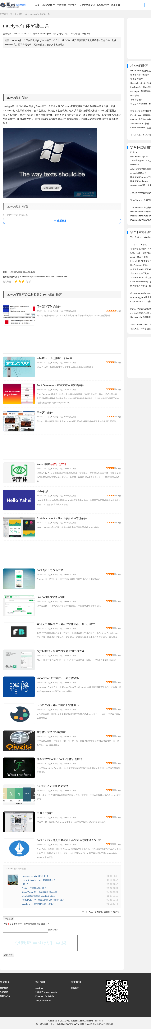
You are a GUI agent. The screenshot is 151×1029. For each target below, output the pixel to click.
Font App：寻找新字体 (50, 570)
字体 (50, 115)
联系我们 (75, 988)
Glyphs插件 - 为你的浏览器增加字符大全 (60, 651)
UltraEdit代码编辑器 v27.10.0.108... (38, 896)
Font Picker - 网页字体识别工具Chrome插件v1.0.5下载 (69, 840)
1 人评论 (54, 311)
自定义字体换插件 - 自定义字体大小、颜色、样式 (66, 624)
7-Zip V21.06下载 (138, 244)
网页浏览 (95, 115)
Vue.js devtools (43, 1000)
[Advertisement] (62, 70)
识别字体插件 (16, 272)
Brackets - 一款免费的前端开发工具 (38, 904)
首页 (37, 5)
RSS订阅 (4, 992)
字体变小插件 (45, 813)
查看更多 (62, 220)
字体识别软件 (29, 272)
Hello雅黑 (42, 491)
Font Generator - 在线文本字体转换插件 (60, 385)
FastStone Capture (139, 156)
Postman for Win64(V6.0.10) (35, 876)
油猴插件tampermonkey (47, 992)
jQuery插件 (103, 5)
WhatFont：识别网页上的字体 (54, 358)
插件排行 (73, 5)
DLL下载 (115, 5)
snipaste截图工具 (138, 173)
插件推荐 (61, 5)
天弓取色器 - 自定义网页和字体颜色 (58, 705)
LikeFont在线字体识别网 (51, 597)
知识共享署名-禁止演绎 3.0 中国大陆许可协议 (84, 1024)
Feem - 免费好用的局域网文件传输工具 (104, 912)
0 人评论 (54, 363)
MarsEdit (134, 164)
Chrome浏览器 (87, 5)
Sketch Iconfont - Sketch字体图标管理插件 (62, 518)
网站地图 (4, 988)
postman (39, 988)
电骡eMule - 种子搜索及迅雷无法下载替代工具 (43, 900)
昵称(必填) (53, 930)
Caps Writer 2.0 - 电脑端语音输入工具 (39, 892)
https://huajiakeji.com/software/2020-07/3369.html (45, 276)
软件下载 (23, 14)
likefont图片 (51, 464)
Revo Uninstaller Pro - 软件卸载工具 (38, 880)
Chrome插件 (48, 5)
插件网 (13, 14)
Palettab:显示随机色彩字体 (52, 786)
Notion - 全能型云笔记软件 (34, 888)
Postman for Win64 (44, 996)
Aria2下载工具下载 (139, 257)
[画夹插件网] (14, 8)
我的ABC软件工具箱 (139, 273)
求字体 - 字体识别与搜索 (51, 732)
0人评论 (59, 33)
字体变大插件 (45, 412)
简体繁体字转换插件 (49, 306)
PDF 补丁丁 (27, 884)
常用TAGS (5, 996)
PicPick (133, 152)
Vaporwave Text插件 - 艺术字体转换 (58, 678)
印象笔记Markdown (139, 181)
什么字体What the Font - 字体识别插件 (59, 759)
